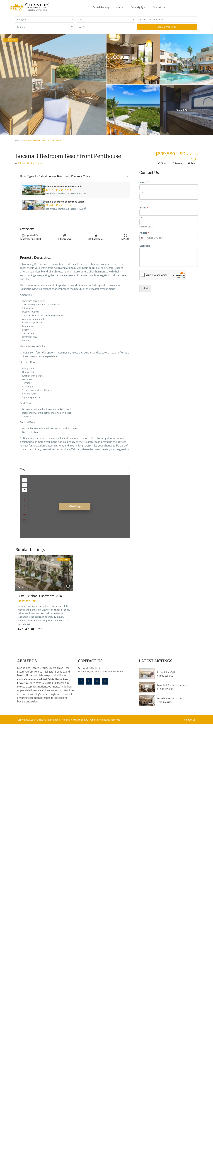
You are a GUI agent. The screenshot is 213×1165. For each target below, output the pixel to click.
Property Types (139, 7)
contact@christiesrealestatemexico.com (102, 671)
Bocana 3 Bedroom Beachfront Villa (62, 186)
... (31, 624)
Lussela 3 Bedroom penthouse (173, 685)
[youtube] (97, 681)
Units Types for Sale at (55, 176)
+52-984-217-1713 (90, 667)
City (80, 19)
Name (144, 182)
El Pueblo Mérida (166, 671)
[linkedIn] (89, 681)
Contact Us (159, 7)
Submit (145, 288)
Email (143, 207)
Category (21, 19)
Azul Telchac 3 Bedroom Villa (40, 596)
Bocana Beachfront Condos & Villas (69, 176)
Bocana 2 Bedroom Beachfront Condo (64, 201)
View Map (75, 506)
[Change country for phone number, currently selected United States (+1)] (142, 238)
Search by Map (101, 7)
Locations (120, 7)
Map (22, 469)
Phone (144, 232)
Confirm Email (145, 226)
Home (18, 140)
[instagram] (105, 681)
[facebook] (81, 681)
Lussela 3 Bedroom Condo (170, 698)
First (141, 192)
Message (144, 245)
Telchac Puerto (34, 163)
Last (141, 201)
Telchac (22, 163)
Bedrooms (22, 27)
